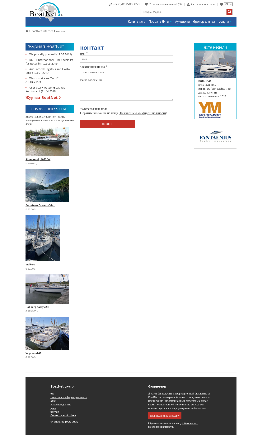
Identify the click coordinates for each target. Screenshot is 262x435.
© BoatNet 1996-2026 (64, 421)
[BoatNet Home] (46, 21)
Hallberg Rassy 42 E (37, 307)
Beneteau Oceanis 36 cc (40, 205)
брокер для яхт (204, 21)
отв (52, 393)
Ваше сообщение (91, 80)
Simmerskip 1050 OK (38, 159)
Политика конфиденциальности (68, 397)
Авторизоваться (202, 4)
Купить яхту (136, 21)
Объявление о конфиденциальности (142, 113)
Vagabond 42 (33, 353)
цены (53, 408)
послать (107, 123)
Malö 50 (30, 264)
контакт (60, 31)
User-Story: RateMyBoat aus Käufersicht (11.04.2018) (45, 89)
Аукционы (182, 21)
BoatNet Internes (42, 31)
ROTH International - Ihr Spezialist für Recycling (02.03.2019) (49, 61)
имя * (84, 53)
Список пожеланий (162, 4)
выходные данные (60, 404)
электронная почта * (93, 67)
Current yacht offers (63, 415)
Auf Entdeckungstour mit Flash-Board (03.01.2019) (48, 71)
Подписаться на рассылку (165, 415)
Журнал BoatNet (42, 97)
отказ (53, 401)
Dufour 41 (204, 81)
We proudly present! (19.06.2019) (50, 54)
